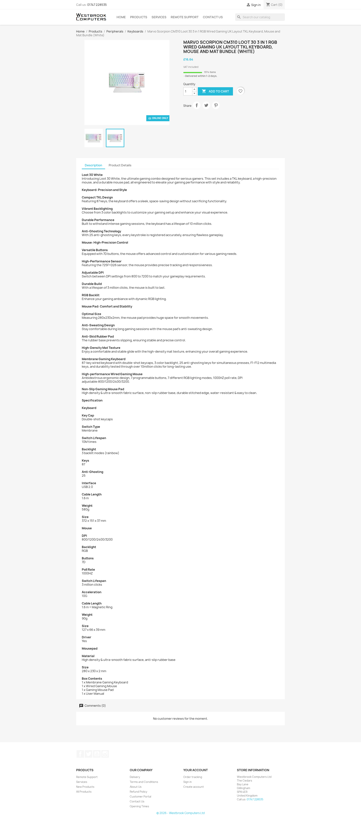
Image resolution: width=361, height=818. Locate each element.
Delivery (135, 777)
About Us (136, 786)
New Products (85, 786)
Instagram (105, 754)
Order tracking (192, 777)
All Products (84, 791)
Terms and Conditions (144, 782)
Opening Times (139, 806)
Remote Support (185, 17)
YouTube (97, 754)
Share (196, 105)
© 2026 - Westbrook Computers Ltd (180, 813)
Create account (193, 786)
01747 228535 (97, 5)
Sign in (187, 782)
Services (159, 17)
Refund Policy (138, 791)
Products (138, 17)
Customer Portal (140, 796)
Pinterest (216, 105)
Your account (195, 770)
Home (121, 17)
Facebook (80, 754)
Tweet (206, 105)
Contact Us (213, 17)
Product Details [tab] (120, 165)
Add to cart (215, 91)
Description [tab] (93, 165)
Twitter (88, 754)
